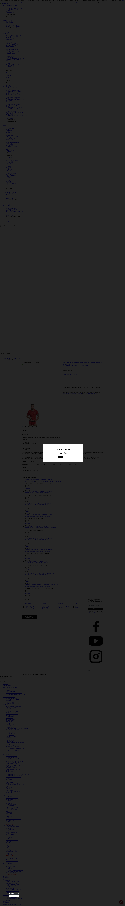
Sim (60, 457)
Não (66, 457)
